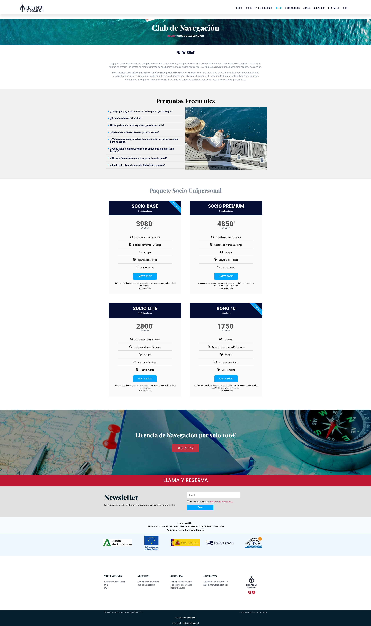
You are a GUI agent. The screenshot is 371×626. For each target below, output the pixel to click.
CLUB (279, 8)
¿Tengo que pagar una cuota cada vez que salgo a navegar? (141, 111)
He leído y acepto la (211, 501)
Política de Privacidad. (221, 501)
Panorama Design (259, 612)
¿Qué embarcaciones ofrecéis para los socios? (134, 132)
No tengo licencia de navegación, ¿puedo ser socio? (137, 125)
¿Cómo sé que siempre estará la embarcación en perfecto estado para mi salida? (144, 140)
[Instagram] (253, 592)
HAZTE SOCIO (145, 276)
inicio (171, 36)
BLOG (345, 8)
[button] (145, 111)
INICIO (238, 8)
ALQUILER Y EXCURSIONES (259, 8)
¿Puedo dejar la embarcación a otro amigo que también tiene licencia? (142, 150)
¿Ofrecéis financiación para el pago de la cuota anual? (138, 158)
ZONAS (306, 8)
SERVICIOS (319, 8)
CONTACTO (333, 8)
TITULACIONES (292, 8)
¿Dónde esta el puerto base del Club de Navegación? (137, 165)
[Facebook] (249, 592)
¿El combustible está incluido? (126, 118)
